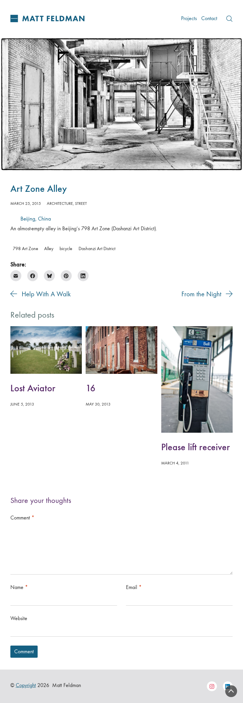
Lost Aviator (32, 388)
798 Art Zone (25, 248)
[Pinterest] (66, 275)
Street (81, 203)
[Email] (15, 275)
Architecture (60, 203)
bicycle (66, 248)
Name (19, 587)
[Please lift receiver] (197, 379)
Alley (48, 248)
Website (18, 618)
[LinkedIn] (83, 275)
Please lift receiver (195, 447)
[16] (121, 350)
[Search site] (229, 18)
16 (90, 388)
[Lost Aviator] (46, 350)
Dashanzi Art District (97, 248)
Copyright (26, 685)
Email (134, 587)
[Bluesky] (49, 275)
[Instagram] (212, 686)
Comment (22, 518)
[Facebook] (32, 275)
